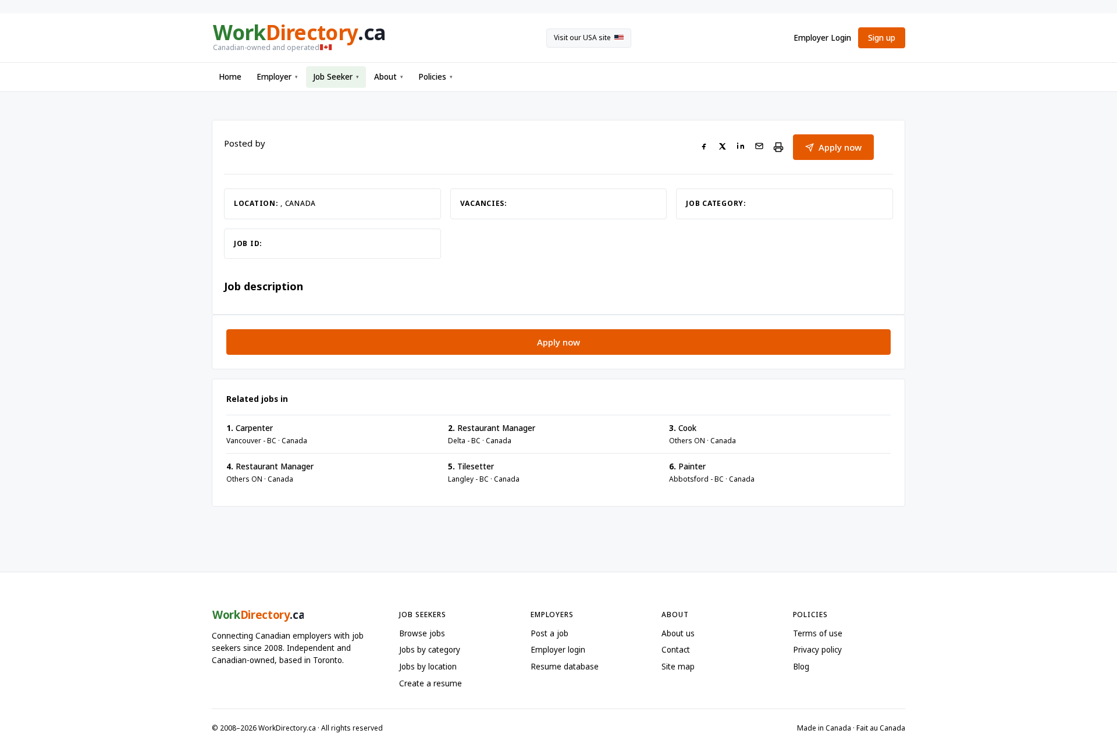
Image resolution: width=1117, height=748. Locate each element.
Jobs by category (429, 649)
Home (230, 77)
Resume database (565, 666)
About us (678, 633)
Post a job (549, 633)
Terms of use (817, 633)
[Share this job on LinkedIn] (740, 147)
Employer (277, 77)
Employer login (558, 649)
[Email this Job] (759, 147)
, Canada (298, 203)
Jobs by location (428, 666)
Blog (801, 666)
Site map (678, 666)
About (388, 77)
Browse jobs (422, 633)
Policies (435, 77)
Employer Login (822, 38)
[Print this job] (778, 147)
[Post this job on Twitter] (722, 147)
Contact (675, 649)
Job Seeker (336, 77)
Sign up (881, 38)
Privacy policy (817, 649)
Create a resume (430, 683)
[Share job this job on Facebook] (704, 147)
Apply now (840, 147)
